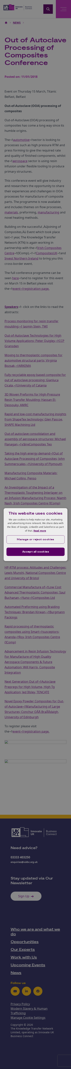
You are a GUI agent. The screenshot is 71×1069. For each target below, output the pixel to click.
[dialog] (36, 534)
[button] (35, 539)
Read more (40, 530)
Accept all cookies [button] (35, 551)
